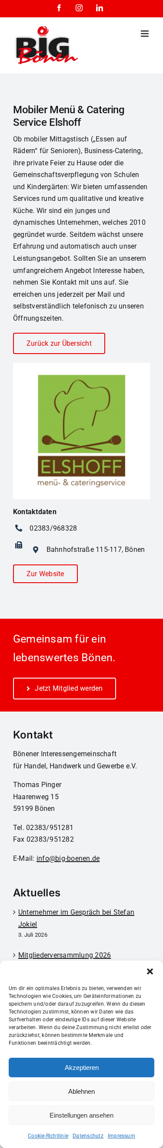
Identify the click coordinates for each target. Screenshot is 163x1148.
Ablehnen (81, 1091)
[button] (150, 971)
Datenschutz (88, 1136)
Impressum (121, 1136)
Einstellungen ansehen (81, 1115)
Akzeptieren (82, 1067)
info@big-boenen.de (68, 858)
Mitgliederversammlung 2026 (64, 955)
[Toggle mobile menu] (145, 33)
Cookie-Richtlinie (48, 1136)
